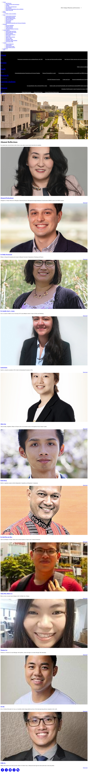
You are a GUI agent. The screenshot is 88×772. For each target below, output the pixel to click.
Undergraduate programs (11, 16)
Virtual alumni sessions (10, 47)
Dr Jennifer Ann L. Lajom (7, 311)
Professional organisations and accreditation (14, 9)
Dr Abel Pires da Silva (6, 537)
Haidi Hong (4, 480)
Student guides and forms (11, 31)
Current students (6, 30)
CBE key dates (9, 38)
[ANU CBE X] (6, 769)
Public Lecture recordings (11, 13)
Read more (85, 202)
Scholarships (8, 21)
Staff (4, 49)
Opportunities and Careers (11, 32)
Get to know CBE (9, 41)
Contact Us (5, 48)
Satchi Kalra (4, 367)
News (4, 11)
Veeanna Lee (4, 650)
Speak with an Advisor (10, 37)
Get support (8, 35)
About (4, 2)
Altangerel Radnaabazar (7, 198)
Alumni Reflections (10, 44)
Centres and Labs (9, 27)
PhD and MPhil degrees (10, 18)
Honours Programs (9, 19)
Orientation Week (9, 39)
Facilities (7, 5)
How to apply (8, 20)
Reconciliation (9, 7)
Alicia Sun (3, 424)
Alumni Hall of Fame (10, 46)
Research (5, 24)
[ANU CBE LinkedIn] (10, 769)
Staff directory (8, 3)
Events (4, 12)
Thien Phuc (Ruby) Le (6, 593)
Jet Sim (2, 706)
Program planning (9, 33)
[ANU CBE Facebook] (2, 769)
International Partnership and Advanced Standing (16, 23)
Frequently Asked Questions (11, 40)
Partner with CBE (9, 10)
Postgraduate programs (10, 17)
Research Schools (9, 26)
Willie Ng (3, 763)
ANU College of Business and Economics (70, 7)
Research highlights (10, 25)
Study (4, 14)
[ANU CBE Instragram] (14, 769)
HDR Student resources (10, 34)
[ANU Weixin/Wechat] (18, 769)
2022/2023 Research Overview (12, 28)
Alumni (4, 42)
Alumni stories (9, 45)
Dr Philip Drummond (6, 254)
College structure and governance (12, 4)
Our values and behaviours (11, 6)
